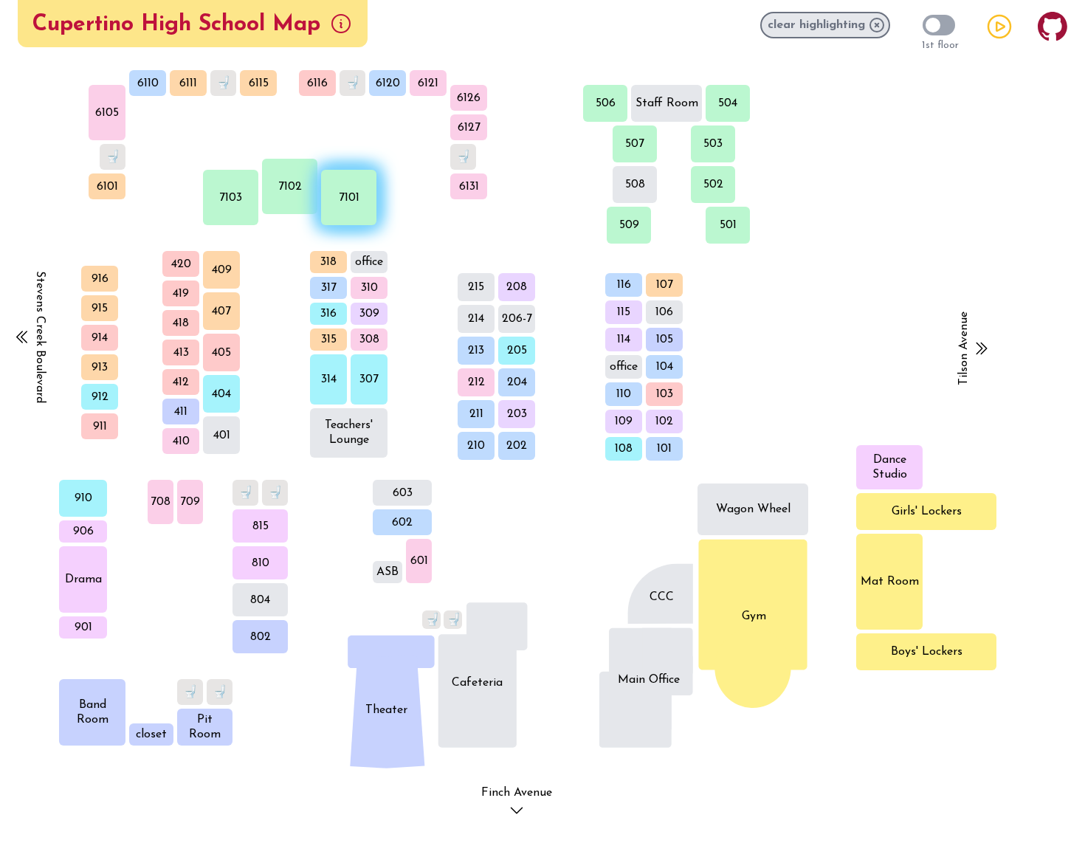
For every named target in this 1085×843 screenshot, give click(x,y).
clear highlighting (816, 25)
